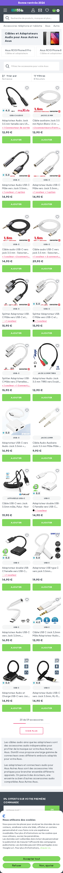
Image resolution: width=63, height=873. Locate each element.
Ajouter (16, 139)
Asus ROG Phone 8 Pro (18, 52)
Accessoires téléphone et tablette (23, 25)
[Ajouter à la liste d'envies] (27, 88)
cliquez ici (45, 847)
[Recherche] (7, 17)
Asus (47, 25)
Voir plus (31, 731)
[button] (16, 127)
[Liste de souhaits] (47, 10)
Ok (52, 809)
